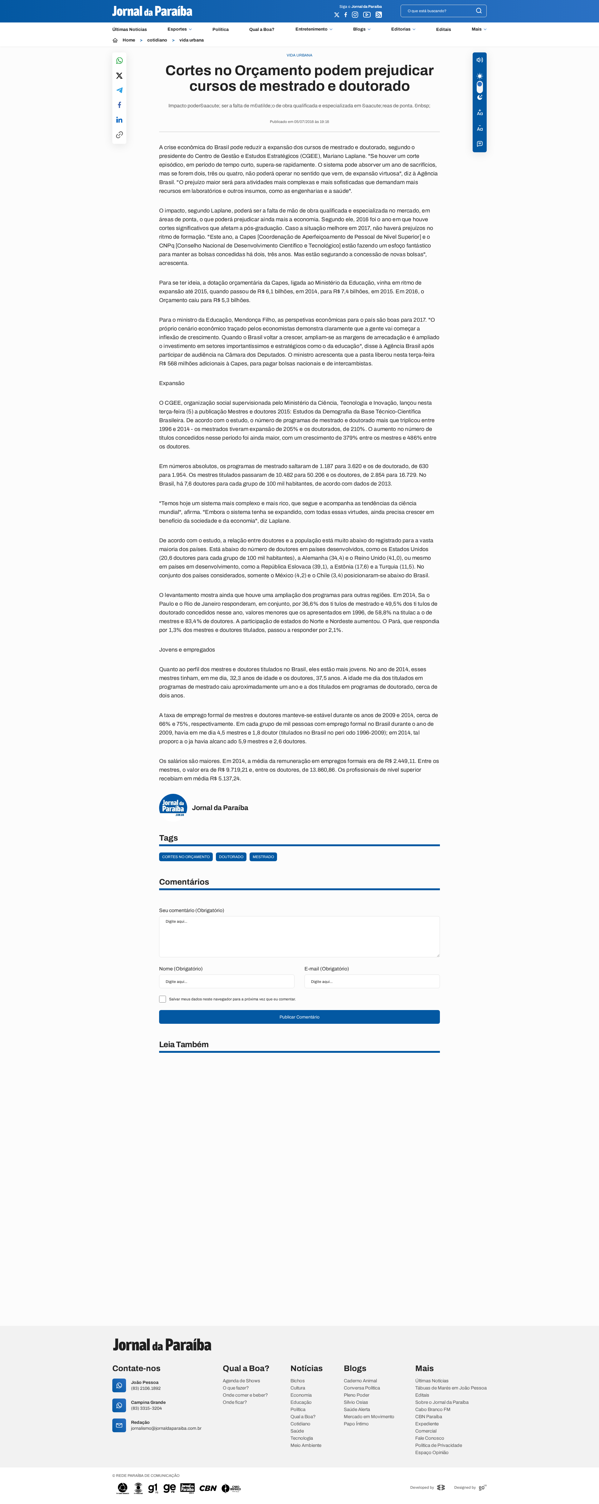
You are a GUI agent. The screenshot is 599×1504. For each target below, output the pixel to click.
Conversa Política (362, 1388)
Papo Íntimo (356, 1424)
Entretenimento (311, 29)
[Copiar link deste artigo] (119, 135)
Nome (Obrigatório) (181, 968)
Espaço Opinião (432, 1452)
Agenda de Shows (241, 1381)
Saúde (297, 1431)
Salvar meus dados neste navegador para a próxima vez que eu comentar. (232, 999)
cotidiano (157, 40)
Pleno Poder (356, 1395)
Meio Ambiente (305, 1445)
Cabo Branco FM (432, 1409)
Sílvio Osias (356, 1402)
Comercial (425, 1431)
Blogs (359, 29)
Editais (443, 29)
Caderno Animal (360, 1381)
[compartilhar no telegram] (119, 90)
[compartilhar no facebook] (119, 105)
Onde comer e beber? (245, 1395)
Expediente (427, 1424)
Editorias (401, 29)
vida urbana (191, 40)
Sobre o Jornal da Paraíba (442, 1402)
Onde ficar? (235, 1402)
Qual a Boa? (262, 29)
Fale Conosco (429, 1438)
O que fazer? (236, 1388)
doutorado (231, 857)
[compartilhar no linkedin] (119, 120)
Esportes (177, 29)
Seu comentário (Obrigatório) (191, 910)
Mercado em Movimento (369, 1416)
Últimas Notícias (129, 29)
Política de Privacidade (438, 1445)
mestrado (263, 857)
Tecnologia (301, 1438)
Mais (477, 29)
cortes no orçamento (186, 857)
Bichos (297, 1381)
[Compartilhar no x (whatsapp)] (119, 76)
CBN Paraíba (428, 1416)
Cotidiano (300, 1424)
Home (129, 40)
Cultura (297, 1388)
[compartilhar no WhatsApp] (119, 61)
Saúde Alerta (357, 1409)
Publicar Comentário (299, 1017)
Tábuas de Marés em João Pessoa (451, 1388)
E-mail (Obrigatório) (326, 968)
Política (220, 29)
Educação (301, 1402)
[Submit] (479, 11)
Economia (301, 1395)
